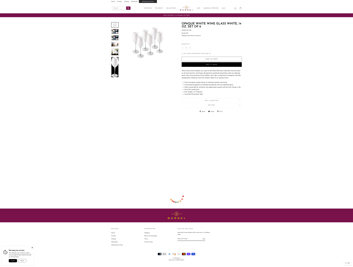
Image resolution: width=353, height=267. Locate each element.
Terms (146, 239)
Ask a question (212, 100)
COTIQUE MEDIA (179, 260)
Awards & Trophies (211, 8)
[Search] (128, 8)
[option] (177, 15)
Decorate (159, 8)
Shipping (184, 35)
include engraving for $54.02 (197, 53)
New (198, 8)
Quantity (186, 44)
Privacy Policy (148, 242)
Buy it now (211, 64)
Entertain (148, 8)
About (113, 1)
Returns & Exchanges (150, 236)
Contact (119, 1)
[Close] (32, 248)
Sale (224, 8)
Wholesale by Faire (148, 1)
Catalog (126, 1)
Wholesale (134, 1)
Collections (171, 8)
